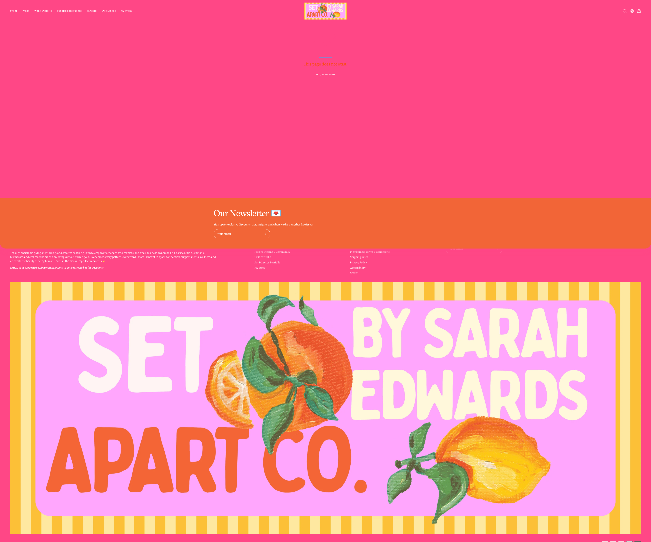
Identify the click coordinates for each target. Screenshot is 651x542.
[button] (43, 11)
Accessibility (358, 267)
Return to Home (325, 74)
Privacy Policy (358, 262)
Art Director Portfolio (267, 262)
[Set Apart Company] (325, 11)
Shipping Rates (359, 257)
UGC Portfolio (262, 257)
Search (354, 272)
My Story (259, 267)
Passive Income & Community (272, 251)
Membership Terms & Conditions (370, 251)
